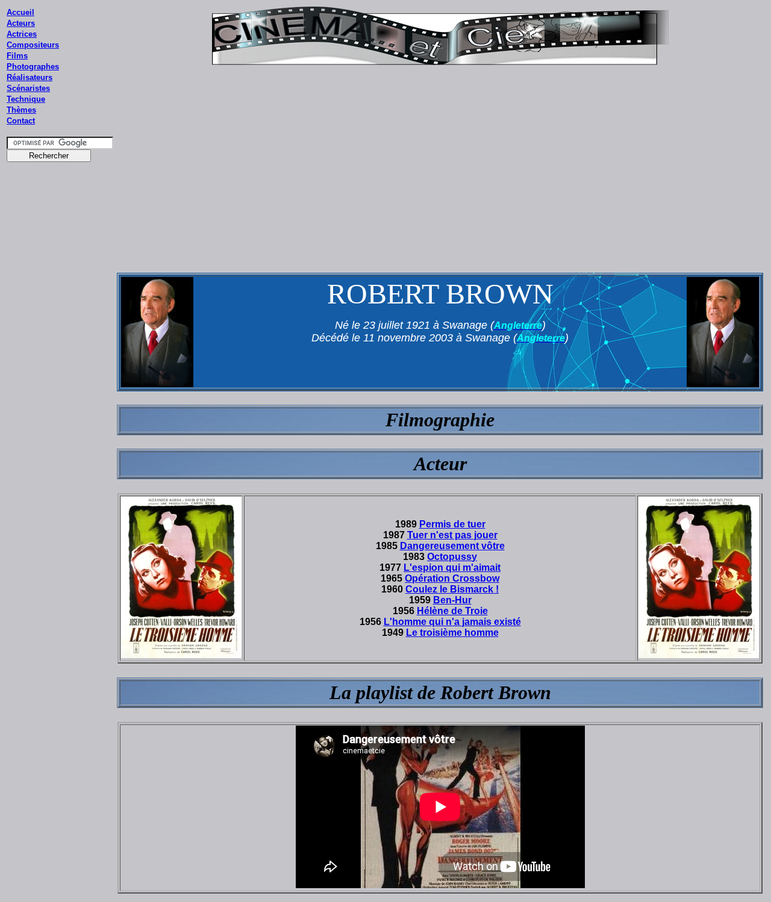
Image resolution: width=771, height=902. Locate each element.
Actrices (22, 34)
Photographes (33, 66)
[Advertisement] (60, 396)
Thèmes (21, 109)
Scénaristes (28, 88)
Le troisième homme (452, 632)
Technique (26, 99)
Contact (21, 120)
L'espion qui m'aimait (452, 567)
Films (17, 55)
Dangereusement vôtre (452, 546)
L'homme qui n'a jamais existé (452, 622)
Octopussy (452, 557)
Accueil (20, 12)
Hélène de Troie (452, 611)
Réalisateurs (29, 77)
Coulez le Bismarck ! (452, 589)
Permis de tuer (452, 524)
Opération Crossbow (452, 578)
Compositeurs (33, 44)
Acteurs (21, 23)
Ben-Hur (452, 600)
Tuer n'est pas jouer (452, 535)
